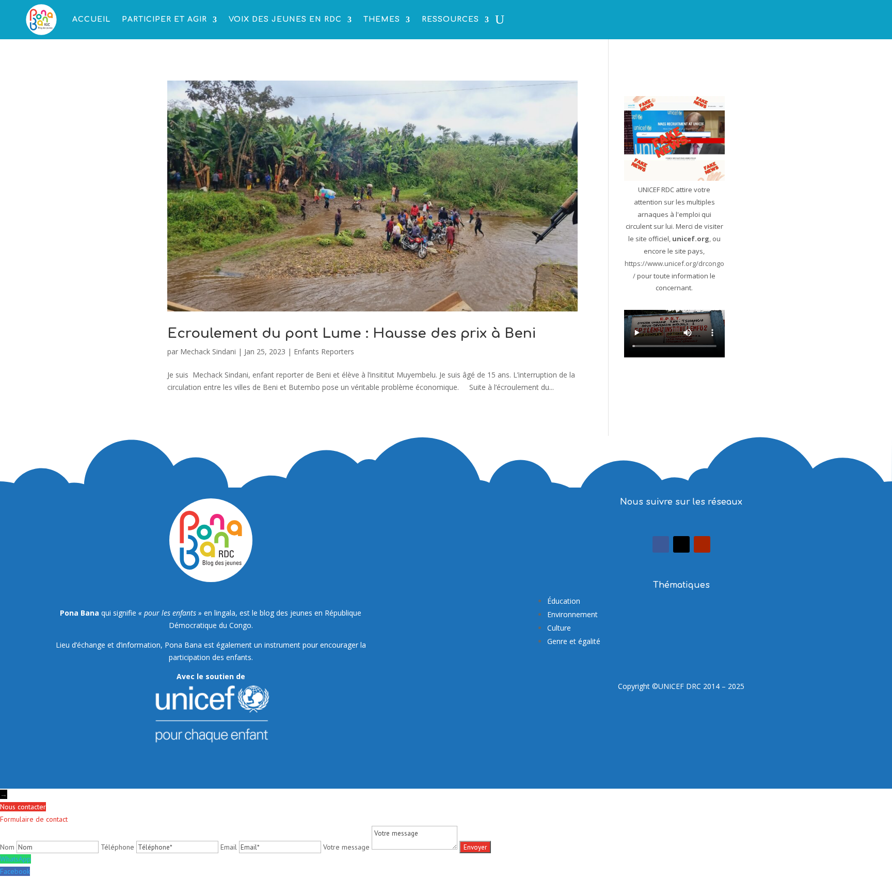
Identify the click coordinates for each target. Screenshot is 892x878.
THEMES (381, 19)
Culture (559, 628)
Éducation (563, 601)
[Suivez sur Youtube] (702, 544)
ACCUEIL (91, 19)
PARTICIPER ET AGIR (164, 19)
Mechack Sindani (208, 351)
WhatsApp (15, 859)
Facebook (15, 871)
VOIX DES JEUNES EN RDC (285, 19)
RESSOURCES (450, 19)
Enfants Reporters (324, 351)
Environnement (572, 614)
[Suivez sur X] (681, 544)
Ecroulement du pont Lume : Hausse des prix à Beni (351, 333)
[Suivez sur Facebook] (660, 544)
